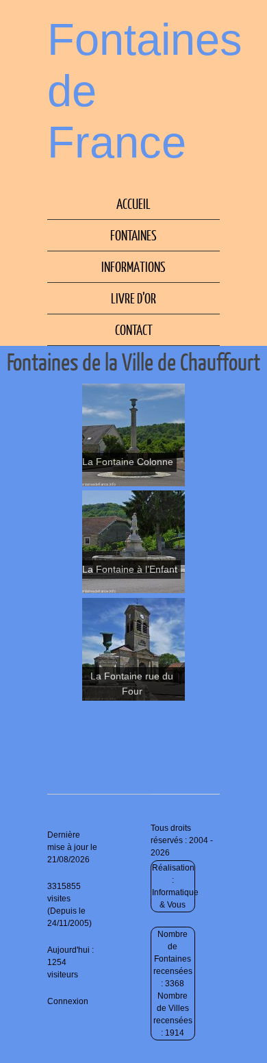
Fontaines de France (144, 90)
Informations (133, 266)
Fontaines (133, 235)
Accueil (133, 203)
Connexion (67, 1001)
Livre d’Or (133, 298)
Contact (134, 329)
